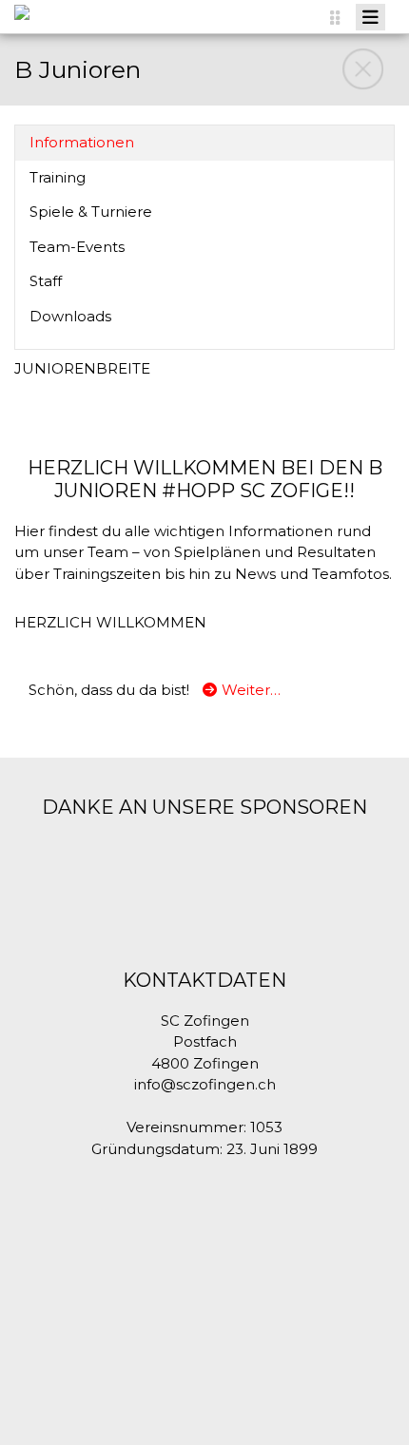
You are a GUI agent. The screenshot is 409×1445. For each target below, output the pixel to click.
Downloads (70, 317)
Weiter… (251, 690)
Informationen (81, 143)
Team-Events (77, 248)
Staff (45, 282)
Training (57, 178)
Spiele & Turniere (90, 212)
